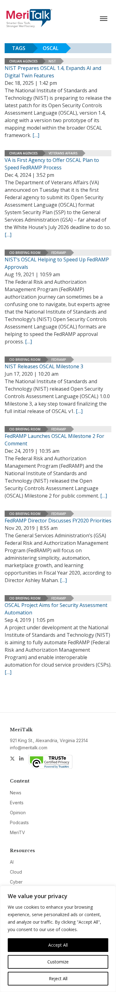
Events (17, 802)
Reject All (58, 978)
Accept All (58, 945)
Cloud (16, 872)
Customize (58, 962)
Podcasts (19, 822)
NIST (52, 61)
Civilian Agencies (23, 61)
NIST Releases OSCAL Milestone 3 (44, 366)
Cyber (16, 881)
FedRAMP (58, 252)
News (15, 792)
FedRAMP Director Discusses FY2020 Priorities (58, 520)
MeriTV (17, 832)
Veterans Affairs (63, 153)
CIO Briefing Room (25, 252)
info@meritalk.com (28, 747)
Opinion (18, 812)
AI (12, 862)
